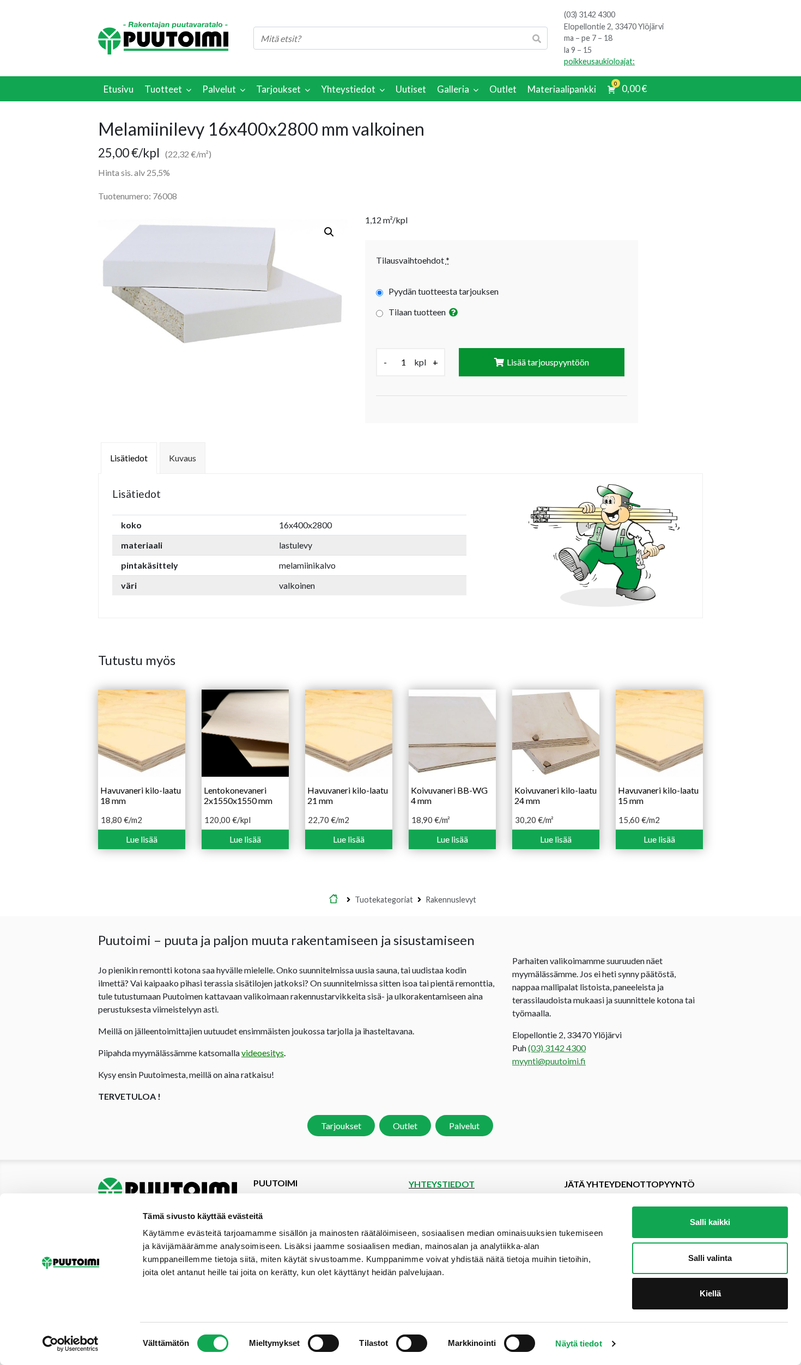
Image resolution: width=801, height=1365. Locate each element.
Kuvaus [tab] (182, 458)
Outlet (405, 1125)
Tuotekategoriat (384, 899)
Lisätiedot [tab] (129, 458)
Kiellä (710, 1293)
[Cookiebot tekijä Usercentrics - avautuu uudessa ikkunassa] (70, 1344)
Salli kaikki (710, 1222)
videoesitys (262, 1052)
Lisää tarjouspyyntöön (548, 362)
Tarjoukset (341, 1125)
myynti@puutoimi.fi (549, 1061)
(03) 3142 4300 (589, 14)
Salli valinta (710, 1258)
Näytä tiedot (578, 1343)
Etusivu (333, 900)
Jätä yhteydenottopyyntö (629, 1184)
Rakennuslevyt (451, 899)
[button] (329, 232)
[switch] (323, 1343)
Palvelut (464, 1125)
